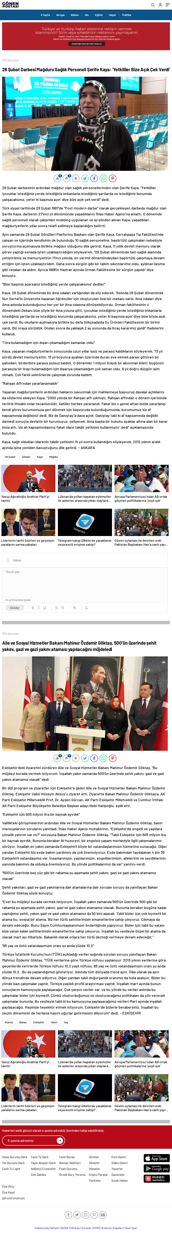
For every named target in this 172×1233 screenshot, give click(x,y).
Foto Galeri (118, 1157)
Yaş (66, 1022)
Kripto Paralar (98, 1174)
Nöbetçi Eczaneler (43, 1169)
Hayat (112, 15)
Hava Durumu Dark (14, 1157)
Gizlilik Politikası (70, 1228)
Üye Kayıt (8, 1192)
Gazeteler (118, 1174)
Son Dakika (38, 1174)
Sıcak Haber (119, 1180)
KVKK (96, 1228)
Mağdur (53, 456)
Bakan (23, 1022)
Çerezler (87, 1228)
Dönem (26, 456)
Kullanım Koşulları (112, 1228)
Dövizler (94, 1163)
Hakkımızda (42, 1228)
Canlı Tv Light (11, 1169)
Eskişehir (38, 1022)
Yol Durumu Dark (13, 1163)
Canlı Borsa (66, 1157)
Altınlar (94, 1157)
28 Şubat (10, 456)
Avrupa (60, 15)
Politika (126, 15)
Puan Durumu (68, 1169)
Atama (9, 1022)
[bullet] (62, 607)
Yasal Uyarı (131, 1228)
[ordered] (57, 607)
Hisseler (94, 1169)
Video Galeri (119, 1163)
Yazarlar (117, 1169)
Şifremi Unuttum (13, 1198)
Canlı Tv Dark (39, 1157)
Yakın (54, 1022)
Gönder (15, 608)
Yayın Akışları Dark (43, 1163)
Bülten (75, 15)
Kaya (40, 456)
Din (87, 15)
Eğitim (99, 15)
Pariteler (95, 1180)
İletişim (55, 1228)
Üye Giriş (8, 1186)
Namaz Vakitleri (70, 1163)
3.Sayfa (45, 15)
